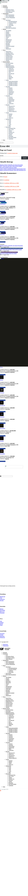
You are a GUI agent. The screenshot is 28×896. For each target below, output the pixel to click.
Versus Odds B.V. (13, 111)
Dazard (5, 176)
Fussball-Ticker (9, 56)
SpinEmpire (2, 204)
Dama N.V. (11, 107)
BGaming (11, 136)
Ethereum (11, 77)
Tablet (10, 116)
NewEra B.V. (12, 108)
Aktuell (7, 60)
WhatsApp (2, 637)
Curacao (10, 97)
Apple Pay (11, 68)
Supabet (2, 441)
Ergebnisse (5, 7)
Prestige (2, 195)
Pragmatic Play (12, 128)
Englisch (11, 89)
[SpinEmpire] (3, 202)
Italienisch (11, 93)
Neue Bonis (8, 26)
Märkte (4, 29)
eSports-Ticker (9, 58)
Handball (8, 44)
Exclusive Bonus (12, 22)
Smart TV (11, 117)
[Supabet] (2, 439)
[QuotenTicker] (3, 2)
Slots (4, 140)
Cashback (11, 24)
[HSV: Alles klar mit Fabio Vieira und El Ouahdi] (11, 248)
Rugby (7, 47)
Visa (10, 72)
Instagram (2, 636)
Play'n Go (2, 611)
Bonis (4, 18)
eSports (7, 31)
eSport (1, 623)
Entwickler (8, 127)
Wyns (1, 367)
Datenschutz (5, 645)
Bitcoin (10, 76)
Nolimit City (11, 132)
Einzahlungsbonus (13, 21)
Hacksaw (11, 133)
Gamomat (11, 138)
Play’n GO (11, 129)
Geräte (7, 112)
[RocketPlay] (2, 427)
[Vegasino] (2, 391)
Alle (1, 621)
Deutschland (11, 99)
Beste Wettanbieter (10, 14)
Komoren (11, 98)
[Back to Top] (0, 790)
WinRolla (2, 416)
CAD (10, 124)
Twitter (1, 634)
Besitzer (7, 104)
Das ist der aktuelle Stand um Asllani (8, 167)
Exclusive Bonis (9, 63)
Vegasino (2, 392)
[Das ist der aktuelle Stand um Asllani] (9, 252)
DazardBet (2, 453)
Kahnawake (11, 101)
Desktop (10, 114)
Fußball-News (9, 55)
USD (10, 121)
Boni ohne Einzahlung (11, 28)
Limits (7, 80)
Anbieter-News (9, 52)
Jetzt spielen (2, 201)
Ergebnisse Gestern (10, 11)
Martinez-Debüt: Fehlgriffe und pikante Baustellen (11, 165)
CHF (10, 123)
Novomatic (2, 610)
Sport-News (8, 51)
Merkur (1, 609)
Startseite (5, 5)
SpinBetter (2, 214)
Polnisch (10, 94)
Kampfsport (8, 41)
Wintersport (8, 48)
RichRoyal (2, 405)
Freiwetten (11, 25)
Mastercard (11, 71)
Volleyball (8, 42)
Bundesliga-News (10, 54)
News (4, 50)
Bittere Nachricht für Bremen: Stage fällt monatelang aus (13, 170)
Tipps (1, 625)
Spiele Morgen (9, 12)
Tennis (7, 37)
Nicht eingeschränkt (13, 81)
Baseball (8, 43)
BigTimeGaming (12, 137)
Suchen (1, 155)
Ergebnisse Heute (10, 9)
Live (7, 8)
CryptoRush (6, 180)
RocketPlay (2, 428)
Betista (1, 224)
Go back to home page (12, 153)
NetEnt (10, 131)
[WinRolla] (2, 415)
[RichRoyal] (2, 404)
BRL (10, 125)
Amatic (10, 134)
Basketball (8, 34)
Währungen (8, 119)
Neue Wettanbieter (10, 16)
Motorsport (8, 35)
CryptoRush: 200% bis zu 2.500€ (11, 183)
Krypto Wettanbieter (10, 17)
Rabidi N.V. (11, 110)
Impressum (5, 644)
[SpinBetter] (3, 212)
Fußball (7, 33)
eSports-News (9, 59)
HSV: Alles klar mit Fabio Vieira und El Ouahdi (11, 166)
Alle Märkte (8, 30)
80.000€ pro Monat (13, 84)
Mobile (10, 115)
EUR (10, 120)
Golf (7, 38)
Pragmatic (2, 612)
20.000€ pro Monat (13, 85)
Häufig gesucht (6, 61)
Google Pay (11, 69)
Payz (10, 74)
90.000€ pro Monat (13, 82)
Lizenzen (8, 95)
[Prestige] (2, 193)
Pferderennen (9, 39)
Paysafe (2, 600)
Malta (10, 102)
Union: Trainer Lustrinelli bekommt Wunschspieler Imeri (13, 168)
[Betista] (2, 223)
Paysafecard (11, 73)
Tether (10, 78)
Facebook (2, 633)
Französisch (11, 91)
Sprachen (8, 86)
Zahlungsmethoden (10, 67)
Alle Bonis (8, 20)
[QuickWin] (3, 233)
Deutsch (10, 87)
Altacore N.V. (12, 106)
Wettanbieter (6, 13)
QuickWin (2, 234)
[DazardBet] (2, 452)
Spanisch (11, 90)
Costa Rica (11, 103)
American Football (10, 46)
